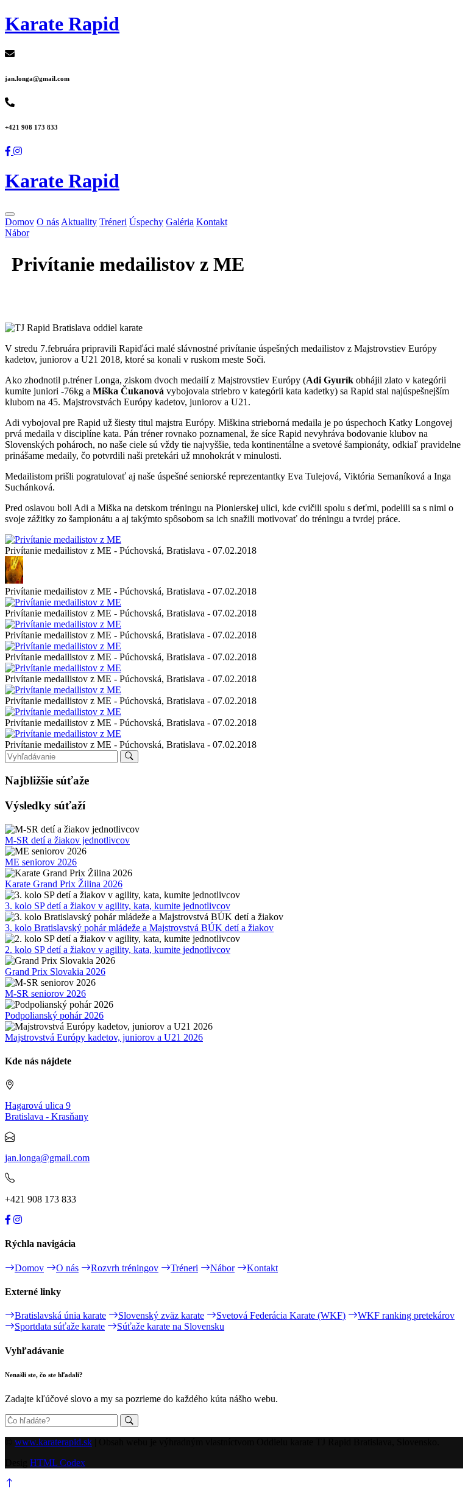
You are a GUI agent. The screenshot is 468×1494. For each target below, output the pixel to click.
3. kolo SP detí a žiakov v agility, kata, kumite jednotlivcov (117, 906)
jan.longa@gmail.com (47, 1158)
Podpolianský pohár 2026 (54, 1015)
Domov (19, 222)
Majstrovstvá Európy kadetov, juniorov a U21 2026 (104, 1037)
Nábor (17, 233)
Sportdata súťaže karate (60, 1326)
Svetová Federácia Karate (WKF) (281, 1315)
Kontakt (211, 222)
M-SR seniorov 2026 (45, 993)
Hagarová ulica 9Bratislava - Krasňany (46, 1111)
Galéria (180, 222)
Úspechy (146, 222)
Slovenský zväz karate (161, 1315)
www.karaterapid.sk (53, 1442)
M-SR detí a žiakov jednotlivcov (67, 840)
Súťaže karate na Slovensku (170, 1326)
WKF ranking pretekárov (406, 1315)
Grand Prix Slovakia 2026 (55, 971)
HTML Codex (57, 1462)
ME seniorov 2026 (41, 862)
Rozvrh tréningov (124, 1268)
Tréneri (113, 222)
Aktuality (79, 222)
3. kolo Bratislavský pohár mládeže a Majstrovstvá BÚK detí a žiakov (139, 928)
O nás (48, 222)
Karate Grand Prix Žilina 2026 (63, 884)
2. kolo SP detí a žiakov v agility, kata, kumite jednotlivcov (117, 949)
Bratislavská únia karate (60, 1315)
